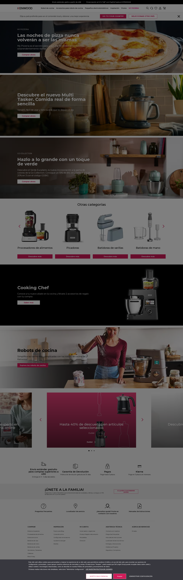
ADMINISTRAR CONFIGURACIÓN (140, 576)
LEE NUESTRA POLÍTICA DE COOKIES (99, 569)
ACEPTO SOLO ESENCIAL (99, 576)
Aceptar (119, 576)
